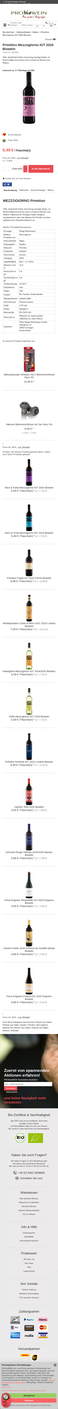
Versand (24, 158)
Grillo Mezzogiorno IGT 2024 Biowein (29, 716)
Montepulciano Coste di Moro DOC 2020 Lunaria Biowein (29, 624)
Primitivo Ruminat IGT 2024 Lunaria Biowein (29, 761)
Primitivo (31, 1025)
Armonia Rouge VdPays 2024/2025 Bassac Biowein (29, 853)
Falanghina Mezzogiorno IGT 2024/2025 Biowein (29, 671)
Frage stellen (13, 140)
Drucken (49, 39)
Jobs (29, 1267)
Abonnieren (11, 1088)
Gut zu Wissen (29, 1214)
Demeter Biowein (29, 1206)
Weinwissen (29, 1192)
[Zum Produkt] (29, 359)
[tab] (10, 190)
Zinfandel (14, 1030)
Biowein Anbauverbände (29, 1210)
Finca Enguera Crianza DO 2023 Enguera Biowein (29, 997)
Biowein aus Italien (43, 1022)
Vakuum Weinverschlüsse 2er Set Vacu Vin (29, 424)
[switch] (6, 1405)
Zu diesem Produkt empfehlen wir (19, 341)
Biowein (6, 1030)
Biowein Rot (8, 1028)
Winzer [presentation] (50, 190)
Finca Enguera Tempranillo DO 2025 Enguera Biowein (29, 901)
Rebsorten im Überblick (29, 1202)
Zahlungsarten (29, 1233)
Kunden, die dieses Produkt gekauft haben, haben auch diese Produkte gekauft (26, 453)
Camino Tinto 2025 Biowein (29, 807)
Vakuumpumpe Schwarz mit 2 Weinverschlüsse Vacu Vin (29, 376)
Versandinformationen (29, 1241)
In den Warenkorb (41, 169)
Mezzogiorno (25, 234)
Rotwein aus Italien (11, 1025)
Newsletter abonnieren (45, 10)
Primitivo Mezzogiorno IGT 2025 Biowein (28, 47)
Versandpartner (29, 1349)
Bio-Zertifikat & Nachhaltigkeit (29, 1115)
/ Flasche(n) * (22, 490)
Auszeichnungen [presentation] (38, 190)
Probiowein (29, 1253)
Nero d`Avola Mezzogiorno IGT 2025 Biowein (29, 487)
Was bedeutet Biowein (29, 1198)
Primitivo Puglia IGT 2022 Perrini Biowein (29, 578)
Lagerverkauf (29, 1271)
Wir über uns (29, 1259)
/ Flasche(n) (16, 150)
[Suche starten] (47, 22)
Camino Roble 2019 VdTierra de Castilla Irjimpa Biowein (29, 949)
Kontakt (24, 10)
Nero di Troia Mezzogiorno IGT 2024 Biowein (29, 533)
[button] (7, 184)
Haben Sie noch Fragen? (29, 1155)
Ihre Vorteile (29, 1284)
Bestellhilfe (29, 1237)
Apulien (23, 1025)
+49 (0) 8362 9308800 (31, 1172)
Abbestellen (12, 1092)
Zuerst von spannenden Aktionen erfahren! (27, 1072)
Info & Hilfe (29, 1227)
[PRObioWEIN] (29, 12)
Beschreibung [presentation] (10, 190)
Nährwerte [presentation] (23, 190)
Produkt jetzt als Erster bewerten (18, 179)
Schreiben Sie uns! (31, 1178)
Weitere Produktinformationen (17, 227)
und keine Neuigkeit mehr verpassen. (25, 1100)
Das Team (29, 1263)
